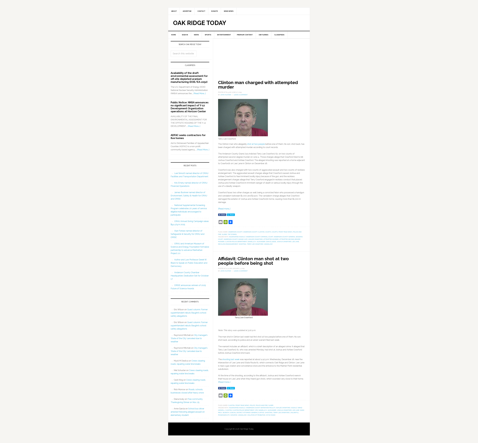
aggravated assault (237, 237)
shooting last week (230, 359)
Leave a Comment (241, 95)
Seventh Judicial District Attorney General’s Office (243, 412)
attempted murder (271, 239)
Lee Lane (295, 241)
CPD (256, 410)
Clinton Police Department (236, 241)
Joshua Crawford (284, 241)
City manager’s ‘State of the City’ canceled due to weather (189, 338)
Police (252, 405)
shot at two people (256, 144)
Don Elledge (271, 241)
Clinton (261, 232)
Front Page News (285, 232)
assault (294, 408)
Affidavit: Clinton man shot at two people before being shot (253, 261)
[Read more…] (224, 209)
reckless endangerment (228, 244)
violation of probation (256, 415)
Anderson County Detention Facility (260, 408)
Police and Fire (262, 405)
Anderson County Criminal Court (259, 237)
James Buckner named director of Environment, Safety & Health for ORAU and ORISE (189, 195)
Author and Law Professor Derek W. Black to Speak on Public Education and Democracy (189, 262)
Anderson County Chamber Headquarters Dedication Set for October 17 (190, 275)
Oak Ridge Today (199, 22)
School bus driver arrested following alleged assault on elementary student (188, 411)
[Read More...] (199, 93)
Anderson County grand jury (236, 239)
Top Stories (232, 234)
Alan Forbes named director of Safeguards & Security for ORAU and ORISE (187, 234)
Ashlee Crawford (255, 239)
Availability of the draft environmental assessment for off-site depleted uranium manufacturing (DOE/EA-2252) (189, 77)
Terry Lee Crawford (255, 244)
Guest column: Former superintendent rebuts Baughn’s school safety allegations (189, 312)
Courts (268, 232)
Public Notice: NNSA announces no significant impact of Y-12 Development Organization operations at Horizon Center (190, 107)
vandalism (268, 244)
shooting (242, 244)
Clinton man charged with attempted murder (258, 85)
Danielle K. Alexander (256, 241)
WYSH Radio (270, 415)
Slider (224, 234)
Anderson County (235, 232)
